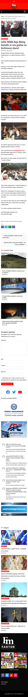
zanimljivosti (6, 571)
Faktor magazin (4, 682)
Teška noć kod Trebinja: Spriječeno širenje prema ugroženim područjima (12, 322)
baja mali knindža (5, 221)
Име (2, 359)
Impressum (3, 684)
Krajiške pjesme (16, 221)
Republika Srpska (4, 39)
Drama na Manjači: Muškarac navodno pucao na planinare (13, 271)
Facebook (3, 675)
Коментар (3, 340)
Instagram (15, 675)
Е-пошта (3, 365)
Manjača (20, 221)
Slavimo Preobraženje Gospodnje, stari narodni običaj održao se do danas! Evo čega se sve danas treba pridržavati (13, 576)
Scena (5, 546)
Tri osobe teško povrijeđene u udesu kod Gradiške (12, 297)
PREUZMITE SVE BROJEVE (14, 669)
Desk (2, 546)
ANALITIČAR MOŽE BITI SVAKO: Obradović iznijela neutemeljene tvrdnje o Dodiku (15, 457)
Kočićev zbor (11, 221)
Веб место (3, 371)
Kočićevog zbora (17, 150)
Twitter (7, 675)
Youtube (11, 675)
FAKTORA (14, 398)
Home (2, 16)
